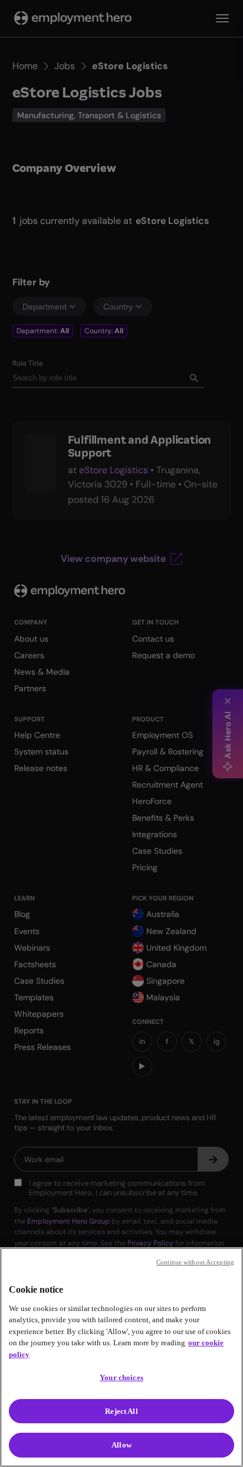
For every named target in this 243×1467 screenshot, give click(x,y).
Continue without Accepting (195, 1262)
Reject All (121, 1411)
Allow (121, 1444)
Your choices (121, 1377)
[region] (121, 1357)
